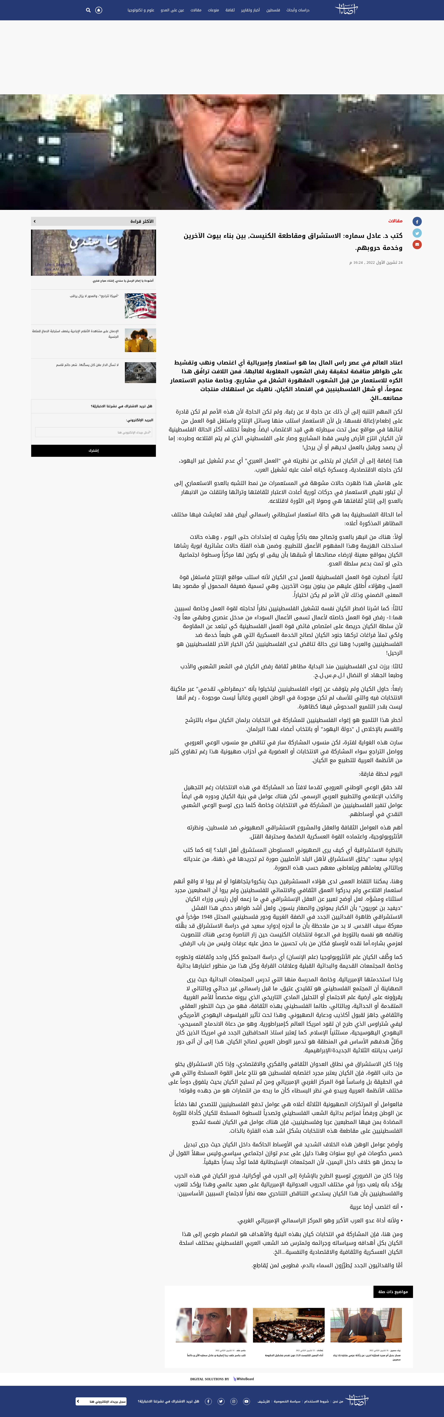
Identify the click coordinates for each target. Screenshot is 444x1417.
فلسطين (273, 10)
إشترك (94, 451)
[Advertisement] (222, 57)
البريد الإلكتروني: (139, 420)
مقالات (196, 10)
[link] (208, 1401)
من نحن (338, 1401)
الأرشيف (264, 1402)
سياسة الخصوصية (287, 1401)
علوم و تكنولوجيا (141, 10)
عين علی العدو (172, 10)
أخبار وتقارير (250, 10)
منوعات (213, 10)
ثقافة (230, 10)
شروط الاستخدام (316, 1401)
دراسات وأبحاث (298, 10)
